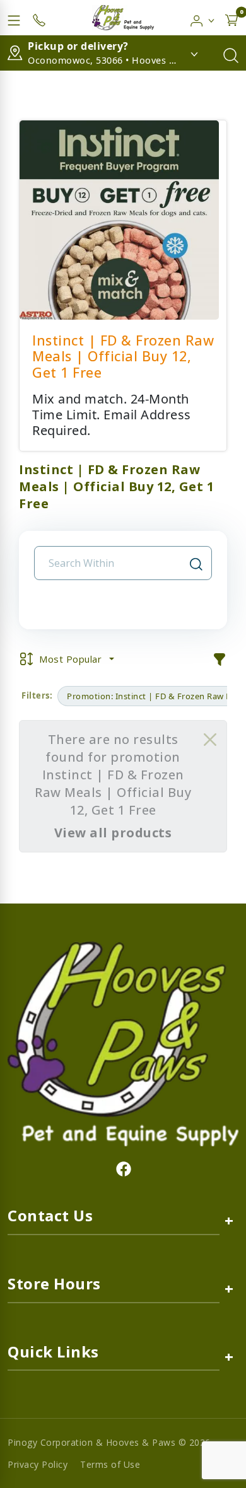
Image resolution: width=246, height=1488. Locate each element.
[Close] (210, 740)
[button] (203, 17)
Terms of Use (110, 1464)
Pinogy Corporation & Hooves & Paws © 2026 (109, 1442)
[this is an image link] (123, 1043)
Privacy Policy (37, 1464)
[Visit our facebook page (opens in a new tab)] (123, 1168)
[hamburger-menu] (14, 17)
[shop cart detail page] (231, 17)
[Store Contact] (39, 17)
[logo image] (123, 17)
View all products (113, 832)
